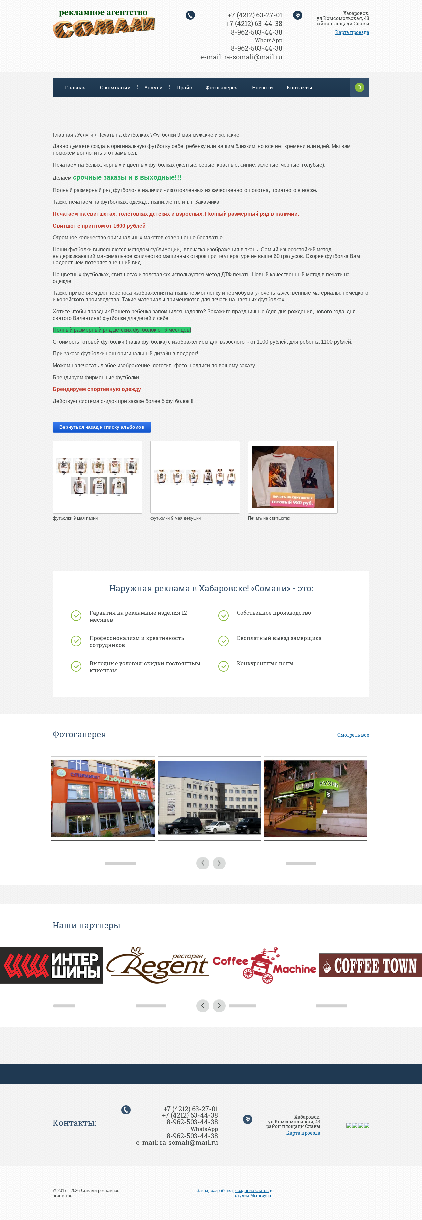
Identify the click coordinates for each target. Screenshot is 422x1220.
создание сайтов (252, 1190)
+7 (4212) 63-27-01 (255, 15)
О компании (115, 87)
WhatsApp (268, 40)
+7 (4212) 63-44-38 (254, 23)
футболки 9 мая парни (75, 518)
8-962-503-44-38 (256, 32)
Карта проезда (352, 32)
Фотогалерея (222, 87)
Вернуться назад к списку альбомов (101, 427)
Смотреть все (353, 735)
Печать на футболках (123, 134)
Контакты (299, 87)
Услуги (153, 87)
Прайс (184, 87)
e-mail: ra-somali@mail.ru (241, 56)
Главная (75, 87)
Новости (262, 87)
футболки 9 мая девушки (175, 518)
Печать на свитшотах (269, 518)
